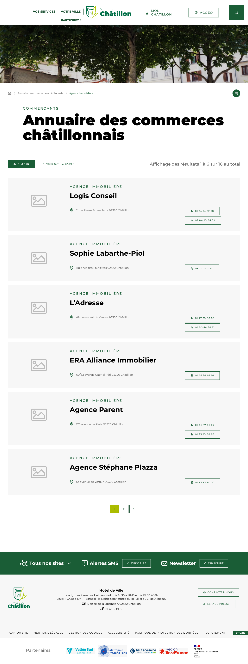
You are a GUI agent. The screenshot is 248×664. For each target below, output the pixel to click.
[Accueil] (9, 93)
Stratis (240, 632)
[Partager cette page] (236, 93)
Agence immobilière (81, 93)
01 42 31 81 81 (113, 609)
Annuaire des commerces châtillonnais (40, 93)
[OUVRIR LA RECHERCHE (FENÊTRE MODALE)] (236, 12)
